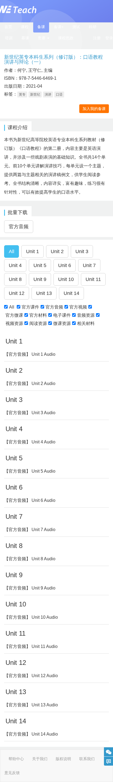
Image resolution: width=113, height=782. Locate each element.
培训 (9, 38)
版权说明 (63, 759)
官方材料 (38, 315)
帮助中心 (16, 759)
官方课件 (30, 307)
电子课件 (62, 315)
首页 (8, 27)
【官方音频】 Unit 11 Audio (31, 646)
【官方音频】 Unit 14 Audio (31, 734)
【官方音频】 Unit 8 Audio (29, 558)
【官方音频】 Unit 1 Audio (29, 354)
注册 (97, 38)
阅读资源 (38, 323)
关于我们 (39, 759)
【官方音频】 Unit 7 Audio (29, 529)
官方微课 (14, 315)
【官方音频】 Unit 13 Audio (31, 705)
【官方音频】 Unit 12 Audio (31, 675)
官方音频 (54, 307)
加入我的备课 (94, 108)
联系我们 (87, 759)
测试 (76, 27)
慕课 (25, 38)
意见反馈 (12, 773)
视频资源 (14, 323)
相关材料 (86, 323)
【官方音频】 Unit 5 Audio (29, 471)
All (11, 307)
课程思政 (66, 38)
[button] (43, 38)
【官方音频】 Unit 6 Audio (29, 500)
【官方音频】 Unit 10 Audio (31, 617)
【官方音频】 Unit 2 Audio (29, 383)
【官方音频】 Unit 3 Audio (29, 412)
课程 (25, 27)
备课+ (59, 27)
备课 (41, 27)
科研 (93, 27)
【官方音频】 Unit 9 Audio (29, 588)
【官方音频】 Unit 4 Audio (29, 442)
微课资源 (62, 323)
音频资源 (86, 315)
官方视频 (78, 307)
